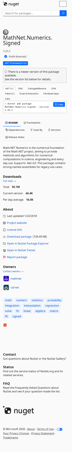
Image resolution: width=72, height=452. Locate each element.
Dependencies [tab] (16, 129)
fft (6, 316)
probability (54, 300)
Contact (9, 354)
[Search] (63, 13)
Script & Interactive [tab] (28, 93)
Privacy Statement (42, 433)
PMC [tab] (20, 88)
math (8, 300)
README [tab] (13, 122)
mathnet (16, 278)
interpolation (32, 305)
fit (17, 311)
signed (17, 316)
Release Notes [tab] (16, 137)
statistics (37, 300)
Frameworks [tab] (33, 122)
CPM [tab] (53, 88)
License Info (14, 230)
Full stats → (9, 181)
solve (8, 311)
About (31, 429)
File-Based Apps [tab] (51, 93)
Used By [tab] (37, 129)
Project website (17, 223)
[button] (59, 104)
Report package (17, 257)
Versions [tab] (55, 129)
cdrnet (15, 287)
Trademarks (10, 437)
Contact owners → (13, 271)
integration (12, 305)
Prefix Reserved (17, 56)
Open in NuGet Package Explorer (28, 243)
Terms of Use (45, 429)
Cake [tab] (7, 98)
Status (8, 367)
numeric (21, 300)
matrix (54, 311)
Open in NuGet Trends (21, 250)
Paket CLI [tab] (9, 93)
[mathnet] (6, 279)
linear (27, 311)
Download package (19, 236)
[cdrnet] (6, 287)
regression (52, 305)
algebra (40, 311)
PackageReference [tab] (37, 88)
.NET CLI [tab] (9, 88)
